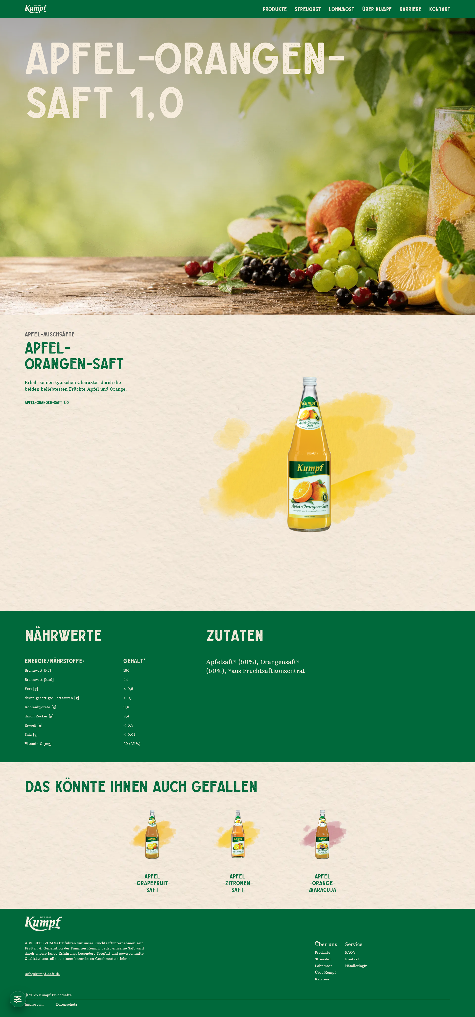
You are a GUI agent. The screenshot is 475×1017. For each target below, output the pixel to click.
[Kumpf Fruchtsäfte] (36, 9)
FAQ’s (350, 952)
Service (353, 944)
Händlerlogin (356, 966)
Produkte (322, 952)
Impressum (34, 1004)
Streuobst (323, 959)
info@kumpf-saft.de (42, 974)
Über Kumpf (325, 972)
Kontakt (352, 959)
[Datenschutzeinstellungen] (18, 999)
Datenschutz (66, 1004)
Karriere (322, 979)
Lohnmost (323, 966)
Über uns (326, 944)
